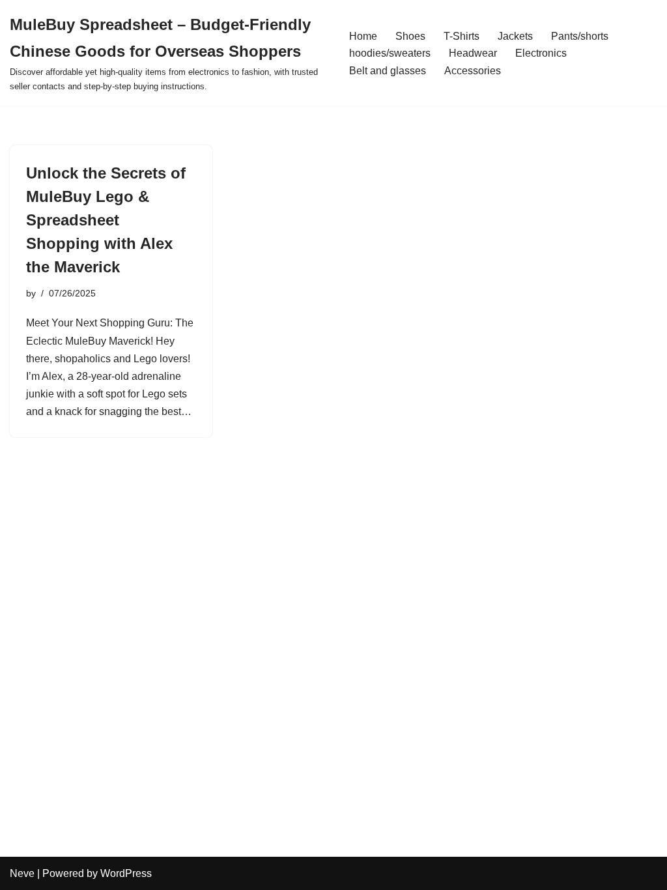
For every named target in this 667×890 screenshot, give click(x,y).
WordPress (126, 873)
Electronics (541, 53)
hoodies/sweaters (390, 53)
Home (363, 36)
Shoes (410, 36)
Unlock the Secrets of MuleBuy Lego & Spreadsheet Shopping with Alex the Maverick (106, 220)
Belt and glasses (387, 70)
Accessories (472, 70)
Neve (22, 873)
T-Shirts (461, 36)
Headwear (473, 53)
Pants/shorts (579, 36)
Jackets (515, 36)
